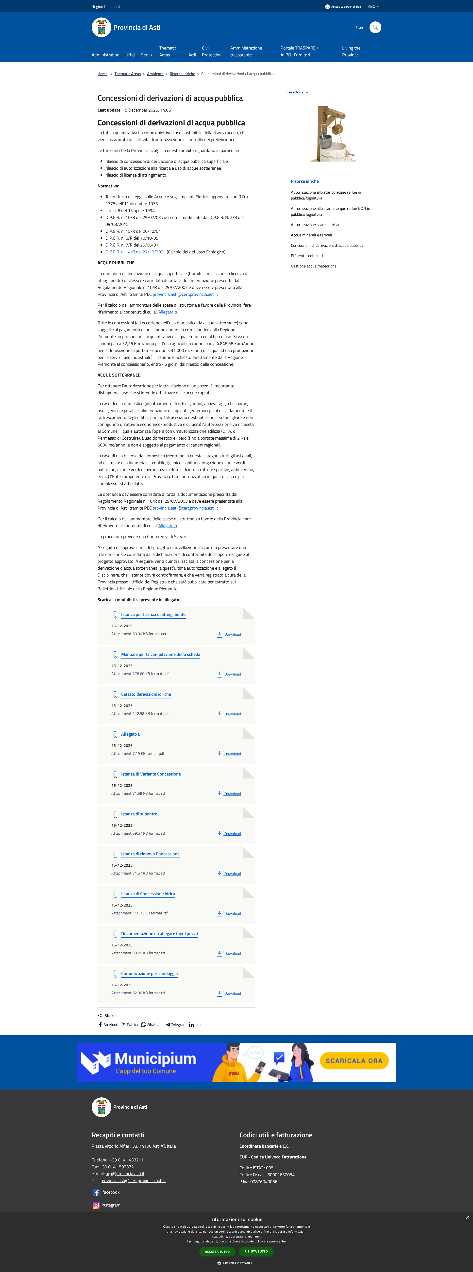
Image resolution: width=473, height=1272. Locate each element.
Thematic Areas (128, 74)
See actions (295, 92)
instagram (111, 1205)
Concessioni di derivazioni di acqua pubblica (327, 245)
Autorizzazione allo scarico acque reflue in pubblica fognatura (326, 195)
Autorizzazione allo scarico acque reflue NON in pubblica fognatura (330, 211)
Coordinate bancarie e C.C (264, 1146)
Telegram (178, 1024)
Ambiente (155, 74)
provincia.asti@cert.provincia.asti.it (185, 294)
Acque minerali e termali (311, 235)
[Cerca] (375, 27)
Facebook (111, 1024)
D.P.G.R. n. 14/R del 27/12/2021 (135, 251)
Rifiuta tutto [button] (256, 1251)
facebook (111, 1192)
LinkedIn (201, 1024)
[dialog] (236, 1242)
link (283, 1241)
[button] (236, 1263)
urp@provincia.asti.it (125, 1173)
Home (102, 74)
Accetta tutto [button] (217, 1252)
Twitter (133, 1024)
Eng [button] (371, 6)
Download (232, 634)
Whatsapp (155, 1024)
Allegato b (167, 312)
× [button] (467, 1217)
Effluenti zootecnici (307, 256)
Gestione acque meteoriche (314, 266)
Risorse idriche (182, 74)
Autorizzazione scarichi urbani (316, 225)
